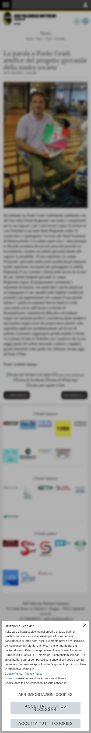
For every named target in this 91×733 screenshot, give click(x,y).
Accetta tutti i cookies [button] (45, 724)
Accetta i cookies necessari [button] (45, 708)
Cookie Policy (13, 673)
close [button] (85, 625)
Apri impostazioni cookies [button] (45, 695)
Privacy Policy (33, 673)
